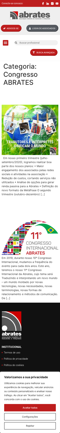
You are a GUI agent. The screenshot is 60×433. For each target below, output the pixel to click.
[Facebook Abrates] (43, 3)
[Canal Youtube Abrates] (57, 3)
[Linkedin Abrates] (47, 3)
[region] (30, 402)
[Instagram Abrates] (52, 3)
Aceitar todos (30, 407)
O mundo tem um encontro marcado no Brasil (28, 208)
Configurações (30, 416)
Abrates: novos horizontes (21, 95)
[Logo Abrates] (30, 15)
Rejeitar (30, 425)
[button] (5, 43)
